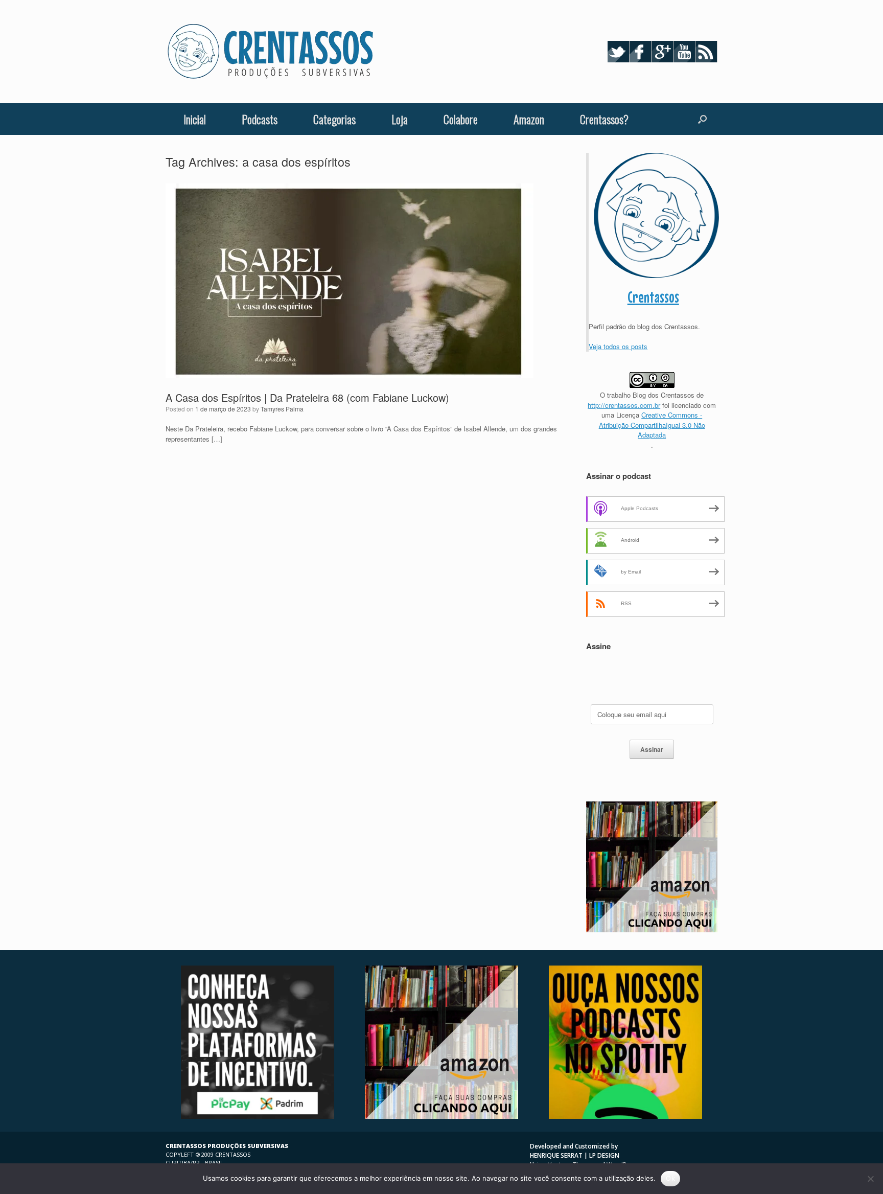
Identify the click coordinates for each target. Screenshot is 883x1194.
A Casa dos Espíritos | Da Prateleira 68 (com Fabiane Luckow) (307, 397)
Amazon (529, 119)
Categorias (334, 119)
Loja (399, 119)
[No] (870, 1179)
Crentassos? (604, 119)
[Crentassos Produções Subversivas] (270, 51)
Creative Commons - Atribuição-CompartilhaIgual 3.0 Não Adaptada (652, 425)
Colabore (461, 119)
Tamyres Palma (282, 408)
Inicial (194, 119)
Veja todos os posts (618, 346)
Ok (670, 1178)
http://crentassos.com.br (624, 405)
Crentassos (653, 297)
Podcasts (259, 119)
